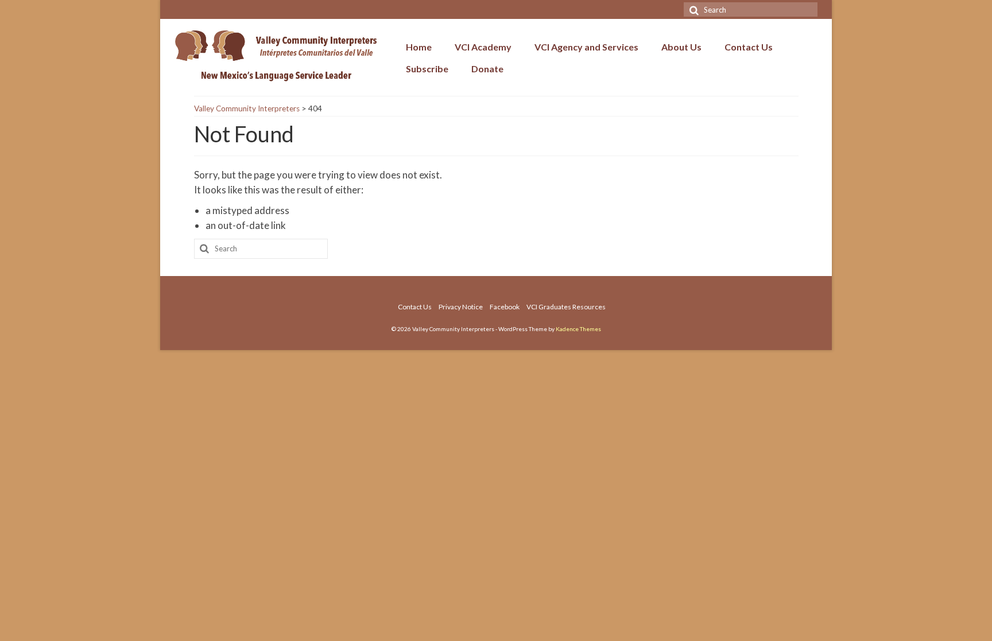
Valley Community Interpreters (247, 108)
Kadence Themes (578, 328)
